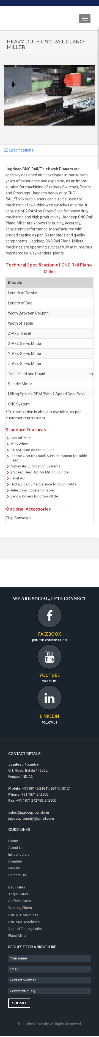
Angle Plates (18, 894)
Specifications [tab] (20, 150)
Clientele (15, 861)
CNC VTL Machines (23, 915)
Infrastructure (18, 854)
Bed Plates (16, 887)
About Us (15, 848)
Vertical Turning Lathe (25, 929)
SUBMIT (19, 1003)
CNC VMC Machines (24, 922)
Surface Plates (19, 901)
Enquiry (14, 868)
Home (13, 841)
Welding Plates (20, 908)
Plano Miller (17, 936)
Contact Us (17, 875)
